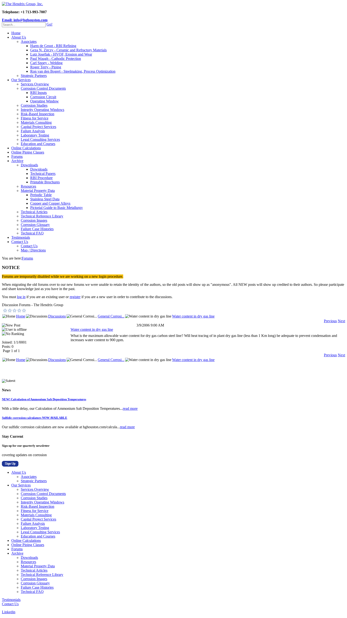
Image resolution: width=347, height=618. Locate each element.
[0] (5, 310)
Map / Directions (33, 250)
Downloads (29, 165)
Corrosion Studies (34, 105)
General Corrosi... (111, 316)
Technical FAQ (32, 233)
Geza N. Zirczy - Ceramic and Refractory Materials (68, 50)
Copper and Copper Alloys (50, 203)
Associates (29, 42)
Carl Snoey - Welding (46, 63)
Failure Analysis (33, 131)
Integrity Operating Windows (42, 110)
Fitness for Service (34, 118)
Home (16, 33)
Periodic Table (41, 195)
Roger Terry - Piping (45, 67)
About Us (18, 37)
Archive (17, 161)
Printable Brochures (45, 182)
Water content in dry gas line (193, 316)
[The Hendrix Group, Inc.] (22, 4)
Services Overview (35, 84)
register (75, 297)
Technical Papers (42, 174)
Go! (49, 24)
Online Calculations (26, 148)
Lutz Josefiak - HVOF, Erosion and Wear (61, 54)
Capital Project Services (38, 127)
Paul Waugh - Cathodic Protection (55, 59)
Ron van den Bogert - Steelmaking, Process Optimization (72, 71)
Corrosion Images (34, 220)
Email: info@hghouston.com (24, 20)
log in (21, 297)
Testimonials (20, 237)
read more (130, 408)
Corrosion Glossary (35, 225)
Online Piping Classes (27, 152)
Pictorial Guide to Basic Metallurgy (56, 208)
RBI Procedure (41, 178)
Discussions (57, 316)
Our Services (21, 80)
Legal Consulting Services (40, 139)
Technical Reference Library (42, 216)
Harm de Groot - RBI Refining (53, 46)
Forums (17, 156)
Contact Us (19, 242)
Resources (28, 186)
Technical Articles (34, 212)
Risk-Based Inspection (37, 114)
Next (341, 321)
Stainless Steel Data (44, 199)
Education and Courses (38, 144)
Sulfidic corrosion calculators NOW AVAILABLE (34, 417)
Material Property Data (38, 191)
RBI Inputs (38, 93)
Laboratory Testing (35, 135)
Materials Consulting (36, 122)
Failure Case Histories (37, 229)
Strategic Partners (34, 76)
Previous (330, 321)
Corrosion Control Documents (43, 88)
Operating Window (44, 101)
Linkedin (8, 612)
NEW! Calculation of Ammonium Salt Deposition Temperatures (44, 399)
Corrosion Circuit (43, 97)
